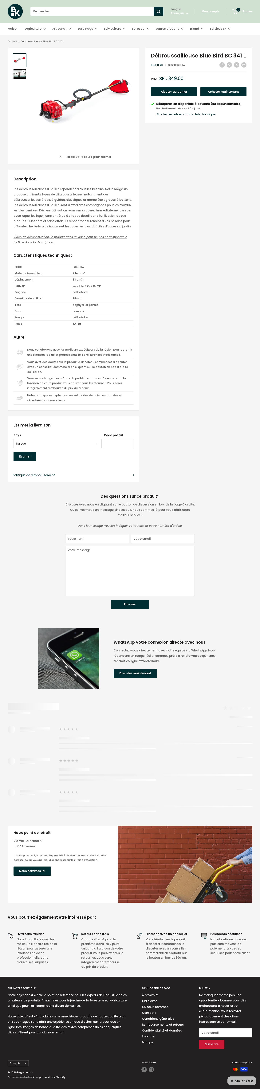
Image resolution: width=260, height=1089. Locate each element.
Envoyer (130, 604)
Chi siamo (149, 1001)
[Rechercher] (158, 11)
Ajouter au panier (174, 92)
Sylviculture (112, 29)
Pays (17, 435)
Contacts (149, 1013)
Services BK (218, 29)
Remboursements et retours (163, 1025)
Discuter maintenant (135, 673)
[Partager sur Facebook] (222, 65)
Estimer (25, 456)
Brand (194, 29)
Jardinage (85, 29)
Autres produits (167, 29)
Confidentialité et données (162, 1030)
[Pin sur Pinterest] (229, 65)
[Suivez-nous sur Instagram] (151, 1069)
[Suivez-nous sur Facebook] (144, 1069)
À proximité (150, 995)
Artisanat (59, 29)
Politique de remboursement (34, 475)
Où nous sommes (155, 1007)
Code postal (113, 435)
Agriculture (33, 29)
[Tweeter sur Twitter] (236, 65)
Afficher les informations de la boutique (185, 114)
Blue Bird (157, 65)
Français (15, 1063)
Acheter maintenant (223, 92)
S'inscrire (212, 1044)
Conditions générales (158, 1019)
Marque (147, 1042)
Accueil (12, 41)
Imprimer (149, 1036)
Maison (13, 29)
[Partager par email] (243, 65)
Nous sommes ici (32, 871)
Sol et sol (138, 29)
